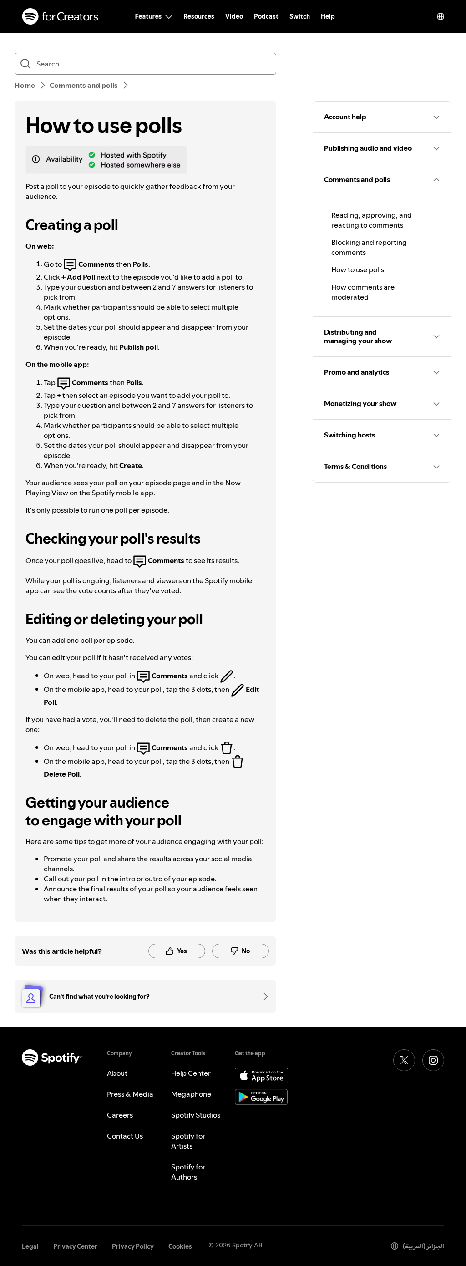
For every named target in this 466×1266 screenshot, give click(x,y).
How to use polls (357, 269)
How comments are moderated (363, 292)
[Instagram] (433, 1060)
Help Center (191, 1073)
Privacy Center (75, 1246)
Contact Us (125, 1136)
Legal (30, 1246)
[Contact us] (262, 996)
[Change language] (440, 16)
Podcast (266, 16)
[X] (404, 1060)
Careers (120, 1115)
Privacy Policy (133, 1246)
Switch (299, 16)
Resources (198, 16)
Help (328, 16)
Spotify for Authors (188, 1172)
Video (234, 16)
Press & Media (130, 1094)
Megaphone (191, 1094)
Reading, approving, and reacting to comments (371, 220)
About (117, 1073)
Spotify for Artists (188, 1141)
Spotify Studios (195, 1115)
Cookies (180, 1246)
